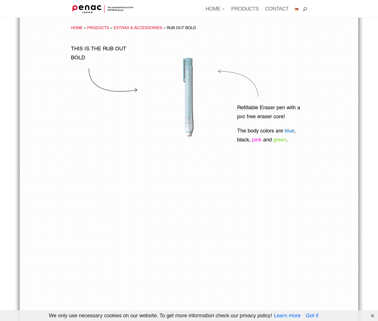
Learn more (287, 315)
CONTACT (277, 9)
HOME (213, 9)
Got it (312, 315)
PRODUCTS (245, 9)
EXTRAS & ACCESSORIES (138, 27)
